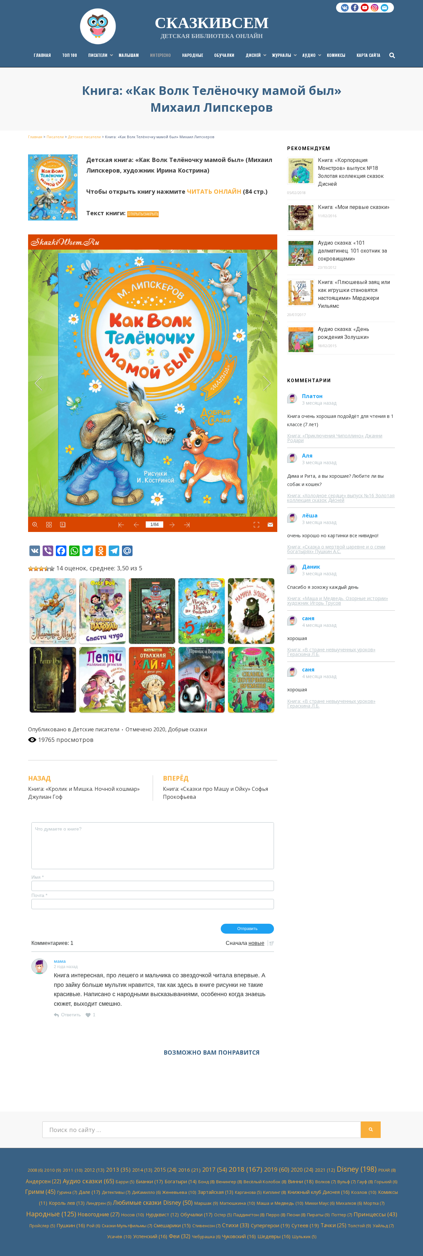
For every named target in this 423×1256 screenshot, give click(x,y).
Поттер (341, 1215)
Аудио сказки (88, 1181)
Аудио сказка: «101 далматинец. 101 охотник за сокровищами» (352, 251)
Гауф (365, 1182)
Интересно (160, 55)
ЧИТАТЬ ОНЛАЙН (214, 191)
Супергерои (270, 1225)
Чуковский (239, 1236)
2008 (35, 1170)
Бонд (206, 1182)
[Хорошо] (46, 568)
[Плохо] (36, 568)
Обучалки (224, 55)
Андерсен (43, 1181)
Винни (301, 1181)
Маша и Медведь (280, 1203)
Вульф (346, 1182)
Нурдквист (162, 1214)
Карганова (248, 1192)
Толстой (359, 1226)
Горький (385, 1182)
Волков (325, 1182)
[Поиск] (390, 55)
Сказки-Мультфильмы (127, 1226)
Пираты (318, 1215)
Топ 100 (69, 55)
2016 (189, 1169)
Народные (192, 55)
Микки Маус (319, 1203)
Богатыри (181, 1181)
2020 (159, 729)
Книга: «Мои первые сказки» (354, 207)
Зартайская (215, 1192)
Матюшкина (237, 1203)
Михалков (349, 1203)
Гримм (40, 1191)
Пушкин (71, 1225)
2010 (52, 1170)
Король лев (67, 1203)
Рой (93, 1226)
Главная (42, 55)
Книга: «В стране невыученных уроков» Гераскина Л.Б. (331, 651)
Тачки (333, 1225)
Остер (223, 1215)
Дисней (253, 55)
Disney (357, 1169)
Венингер (229, 1182)
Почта (39, 895)
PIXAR (387, 1170)
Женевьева (179, 1192)
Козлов (363, 1192)
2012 (94, 1170)
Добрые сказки (187, 729)
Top (407, 1240)
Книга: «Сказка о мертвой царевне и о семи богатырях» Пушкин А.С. (336, 549)
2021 (325, 1170)
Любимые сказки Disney (153, 1202)
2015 (165, 1169)
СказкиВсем (212, 21)
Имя (37, 877)
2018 (245, 1169)
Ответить (71, 1014)
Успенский (150, 1236)
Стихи (235, 1225)
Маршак (206, 1203)
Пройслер (42, 1226)
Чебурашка (206, 1236)
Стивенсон (206, 1226)
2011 (73, 1170)
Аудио (309, 55)
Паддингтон (248, 1215)
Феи (179, 1236)
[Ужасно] (30, 568)
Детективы (116, 1192)
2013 (118, 1169)
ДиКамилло (146, 1192)
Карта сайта (368, 55)
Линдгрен (98, 1203)
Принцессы (375, 1214)
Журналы (281, 55)
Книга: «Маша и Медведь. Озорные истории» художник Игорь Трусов (337, 600)
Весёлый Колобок (265, 1182)
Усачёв (119, 1236)
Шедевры (273, 1236)
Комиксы (336, 55)
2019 (276, 1169)
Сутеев (305, 1225)
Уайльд (383, 1226)
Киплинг (274, 1192)
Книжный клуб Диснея (319, 1192)
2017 (214, 1169)
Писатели (97, 55)
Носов (132, 1215)
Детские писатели (95, 729)
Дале (89, 1192)
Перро (275, 1215)
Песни (296, 1215)
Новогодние (99, 1214)
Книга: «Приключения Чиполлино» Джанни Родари (334, 437)
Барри (125, 1182)
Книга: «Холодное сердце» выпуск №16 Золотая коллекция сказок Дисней (341, 497)
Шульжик (304, 1236)
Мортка (374, 1203)
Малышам (129, 55)
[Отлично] (52, 568)
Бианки (149, 1181)
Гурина (67, 1192)
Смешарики (172, 1225)
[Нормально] (41, 568)
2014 (142, 1170)
